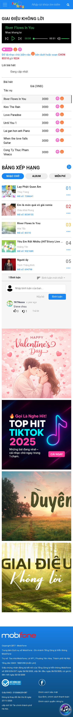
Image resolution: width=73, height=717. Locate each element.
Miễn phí (60, 176)
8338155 (29, 214)
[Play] (13, 38)
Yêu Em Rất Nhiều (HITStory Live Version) (40, 241)
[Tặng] (20, 49)
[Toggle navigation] (5, 4)
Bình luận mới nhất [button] (52, 277)
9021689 (29, 251)
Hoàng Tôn (22, 247)
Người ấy (22, 259)
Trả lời (35, 311)
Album (36, 176)
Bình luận (57, 296)
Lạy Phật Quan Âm (29, 186)
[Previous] (6, 38)
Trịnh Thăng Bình (26, 265)
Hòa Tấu (21, 228)
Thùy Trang (23, 192)
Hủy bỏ (40, 296)
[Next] (19, 38)
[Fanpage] (42, 682)
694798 (28, 269)
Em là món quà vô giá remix (34, 205)
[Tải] (15, 49)
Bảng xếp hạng (21, 168)
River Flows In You (28, 223)
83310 (28, 232)
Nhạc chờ (12, 176)
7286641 (29, 196)
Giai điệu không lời (23, 18)
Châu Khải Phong (25, 210)
